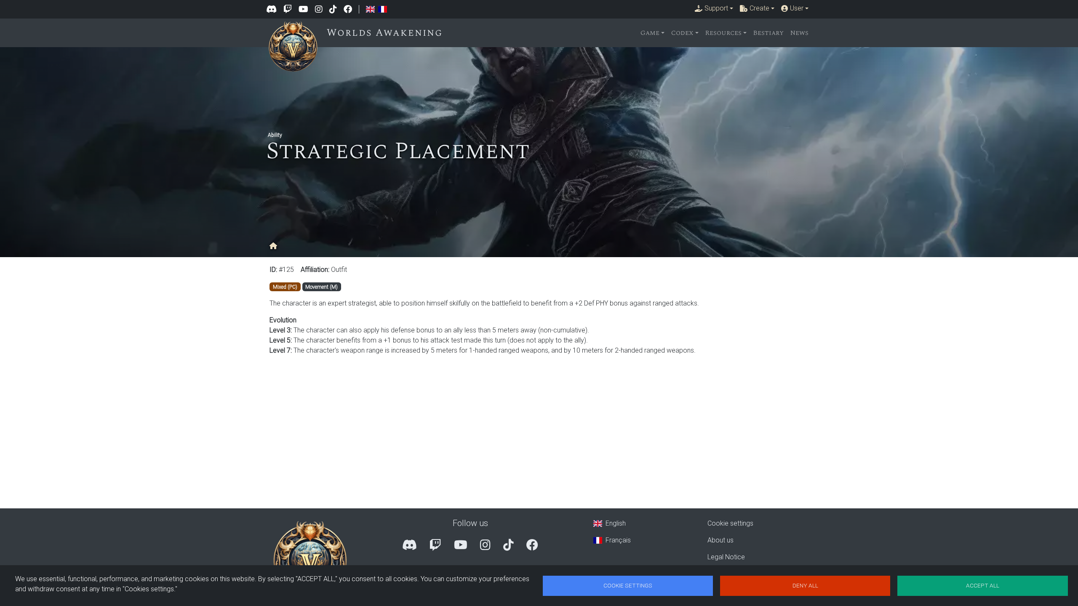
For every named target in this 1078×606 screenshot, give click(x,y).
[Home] (296, 31)
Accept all (982, 585)
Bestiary (768, 33)
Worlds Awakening (385, 32)
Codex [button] (682, 33)
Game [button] (649, 33)
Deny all (805, 585)
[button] (713, 8)
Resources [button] (723, 33)
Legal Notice (726, 557)
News (799, 33)
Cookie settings (730, 523)
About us (720, 540)
